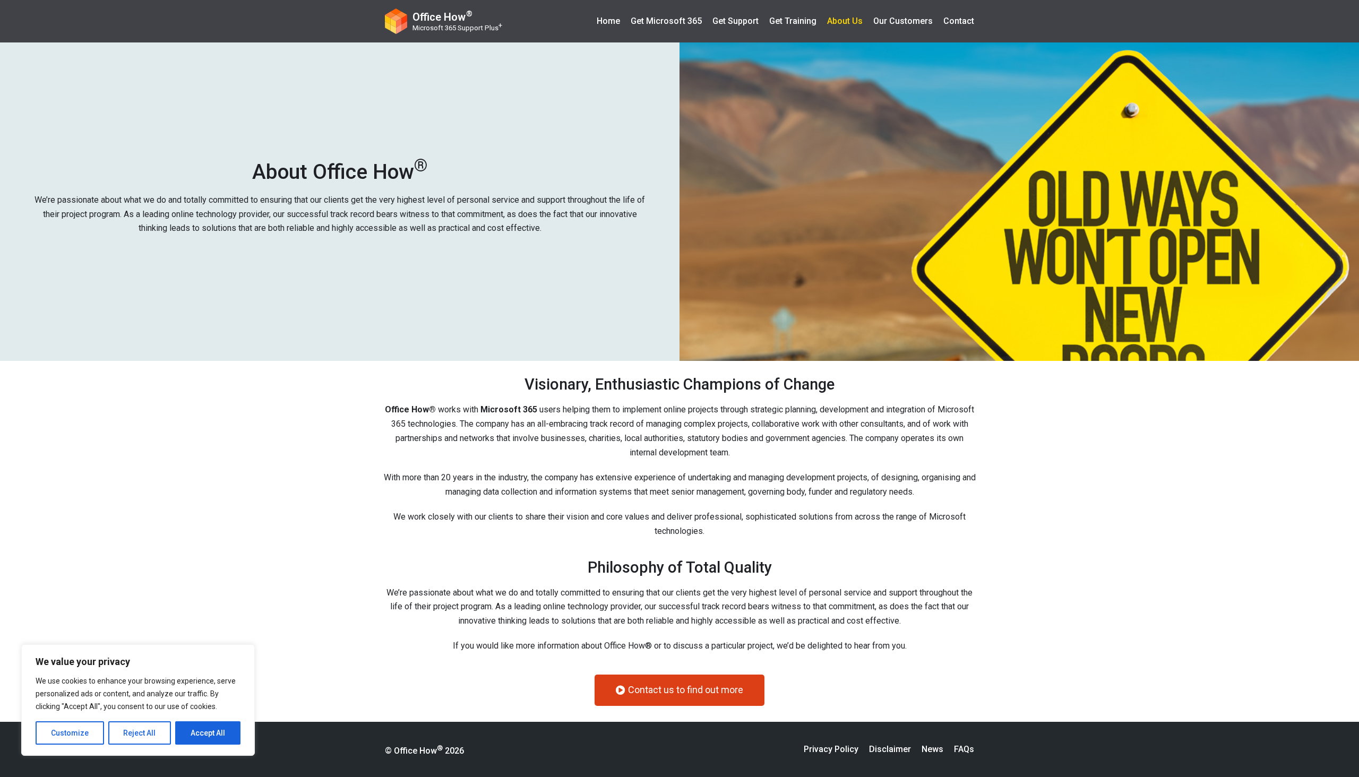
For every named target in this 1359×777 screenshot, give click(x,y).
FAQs (964, 749)
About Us (845, 21)
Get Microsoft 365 (666, 21)
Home (608, 21)
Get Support (735, 21)
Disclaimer (890, 749)
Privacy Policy (831, 749)
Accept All (208, 733)
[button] (679, 690)
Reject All (139, 733)
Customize (70, 733)
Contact (958, 21)
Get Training (792, 21)
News (932, 749)
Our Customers (903, 21)
